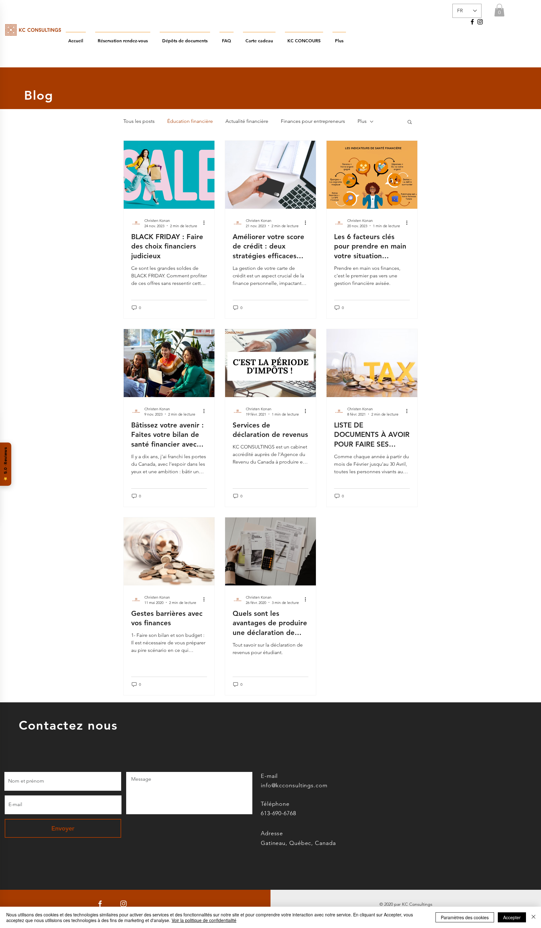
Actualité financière (246, 121)
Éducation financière (190, 121)
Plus (362, 121)
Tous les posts (139, 121)
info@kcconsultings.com (294, 785)
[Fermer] (533, 917)
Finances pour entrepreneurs (313, 121)
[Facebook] (472, 21)
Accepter (512, 917)
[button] (499, 10)
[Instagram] (480, 21)
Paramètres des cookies (465, 917)
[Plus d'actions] (206, 223)
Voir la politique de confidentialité (204, 920)
